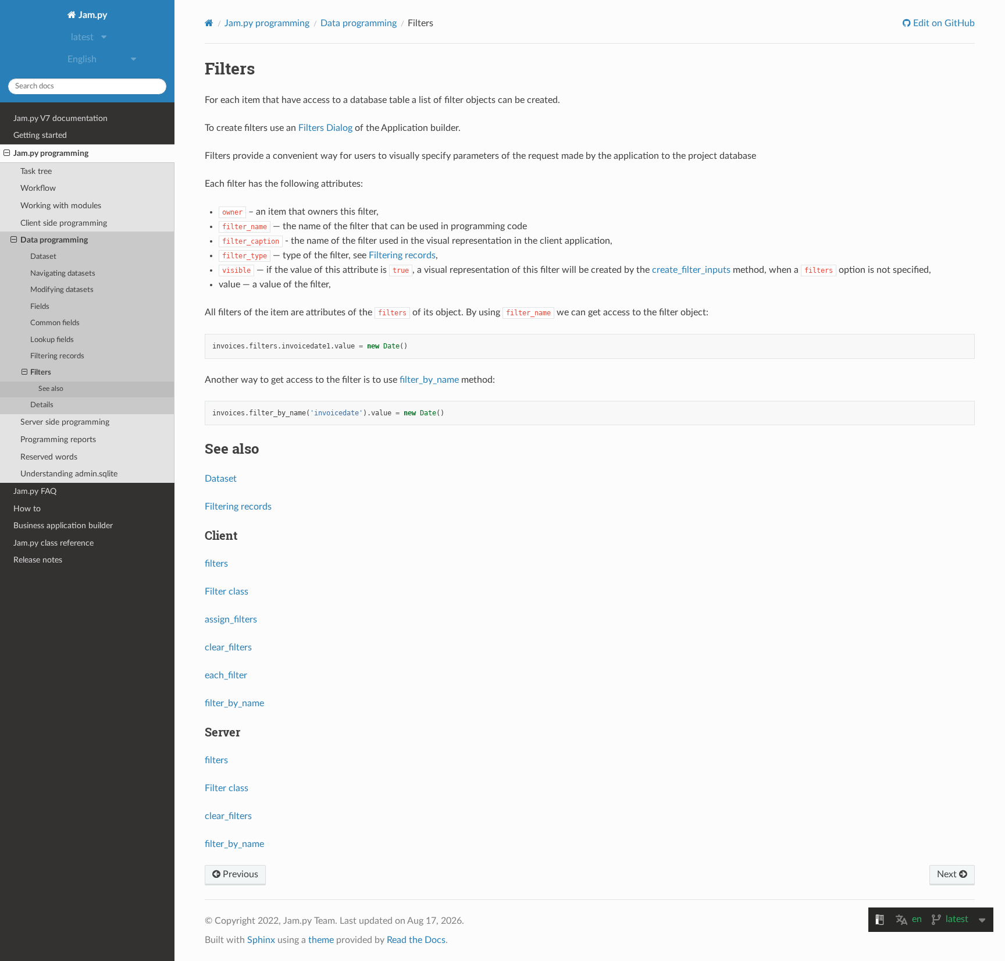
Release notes (37, 560)
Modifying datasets (62, 290)
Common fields (55, 323)
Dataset (43, 257)
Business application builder (63, 525)
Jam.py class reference (53, 543)
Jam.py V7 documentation (60, 118)
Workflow (38, 188)
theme (321, 940)
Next (948, 874)
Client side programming (63, 223)
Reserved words (48, 457)
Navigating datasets (62, 273)
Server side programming (64, 422)
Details (42, 405)
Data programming (54, 240)
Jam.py (91, 15)
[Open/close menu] (6, 153)
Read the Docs (416, 940)
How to (27, 508)
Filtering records (57, 356)
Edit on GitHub (943, 23)
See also (50, 389)
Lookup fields (52, 340)
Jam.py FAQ (34, 491)
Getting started (40, 135)
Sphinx (261, 940)
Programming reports (58, 439)
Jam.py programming (50, 153)
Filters (40, 372)
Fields (39, 307)
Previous (239, 874)
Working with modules (60, 205)
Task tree (36, 171)
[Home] (209, 23)
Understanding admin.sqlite (68, 473)
